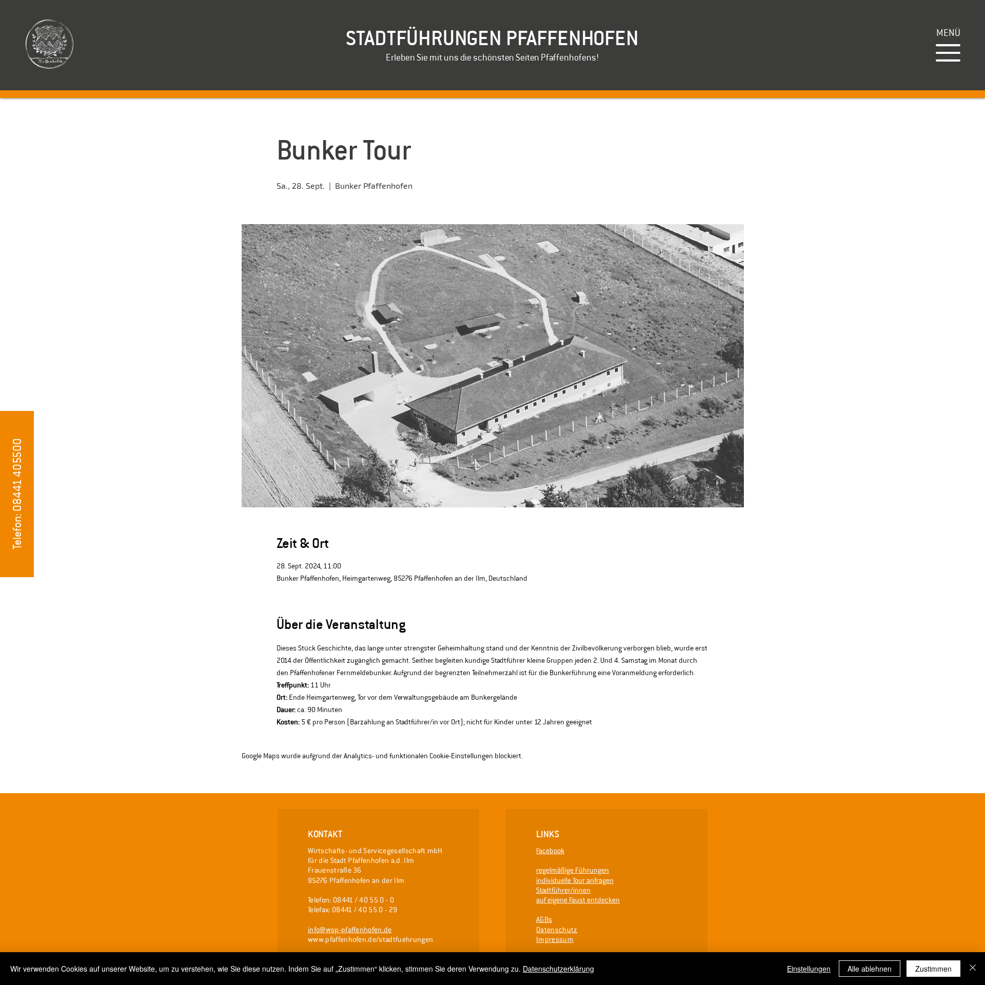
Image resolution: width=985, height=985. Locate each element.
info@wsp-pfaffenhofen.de (350, 929)
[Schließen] (973, 968)
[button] (948, 32)
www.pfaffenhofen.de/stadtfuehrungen (370, 939)
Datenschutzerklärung (558, 968)
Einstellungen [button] (809, 968)
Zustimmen (933, 968)
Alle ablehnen (870, 968)
